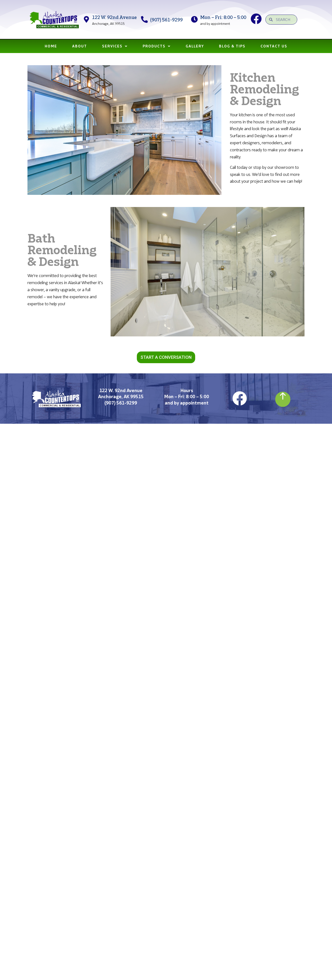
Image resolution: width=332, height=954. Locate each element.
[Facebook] (239, 398)
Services (112, 46)
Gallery (195, 46)
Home (51, 46)
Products (154, 46)
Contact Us (274, 46)
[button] (166, 357)
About (79, 46)
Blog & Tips (232, 46)
